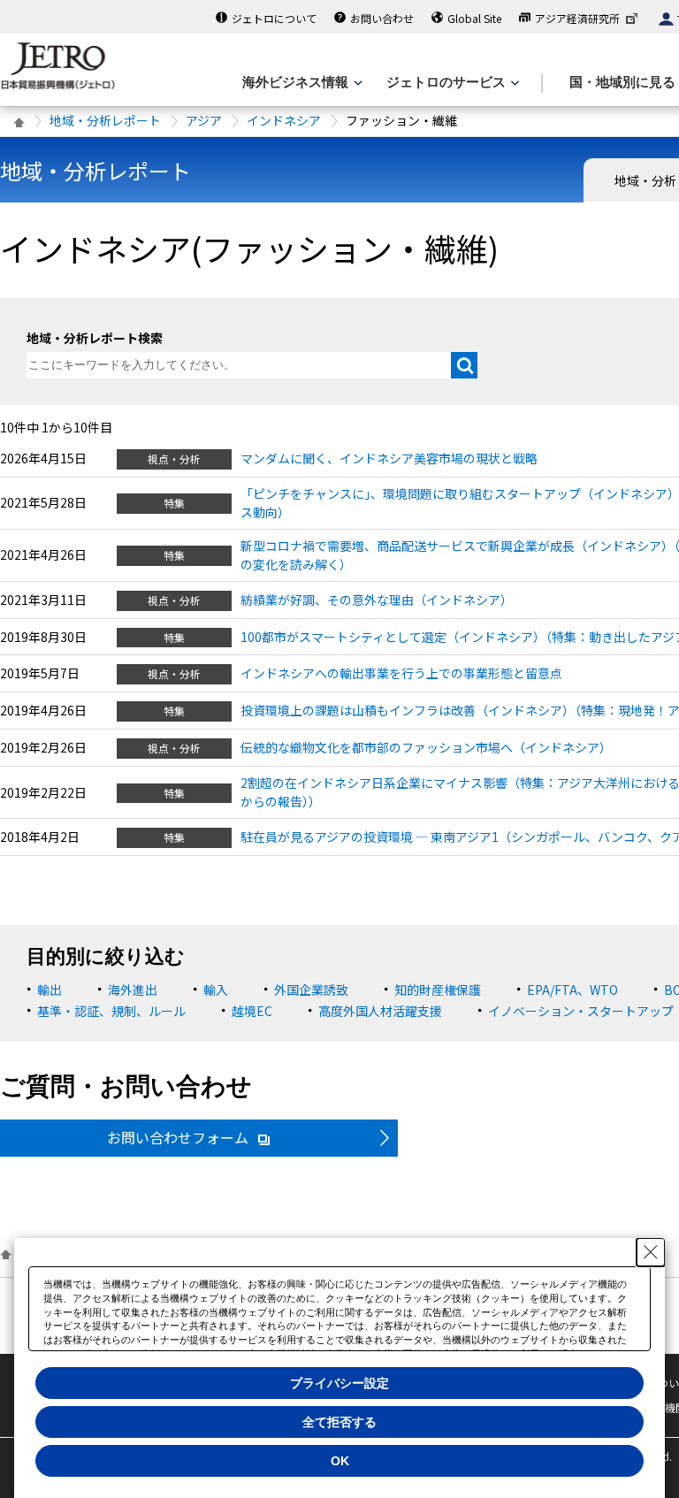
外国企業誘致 (311, 989)
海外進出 (132, 989)
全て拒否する (339, 1422)
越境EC (252, 1011)
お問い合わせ (382, 18)
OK (340, 1461)
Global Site (474, 18)
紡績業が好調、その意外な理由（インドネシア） (376, 599)
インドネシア (284, 120)
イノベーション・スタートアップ (581, 1011)
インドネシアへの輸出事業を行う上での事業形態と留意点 (401, 673)
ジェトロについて (274, 18)
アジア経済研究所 (577, 18)
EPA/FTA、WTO (572, 989)
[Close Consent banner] (651, 1252)
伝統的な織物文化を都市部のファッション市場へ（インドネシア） (426, 747)
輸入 (215, 989)
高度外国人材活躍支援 (380, 1011)
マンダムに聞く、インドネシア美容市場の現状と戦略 (389, 458)
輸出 (49, 989)
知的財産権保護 (437, 989)
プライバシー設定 (339, 1383)
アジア (204, 120)
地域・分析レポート (105, 120)
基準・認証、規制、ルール (111, 1011)
